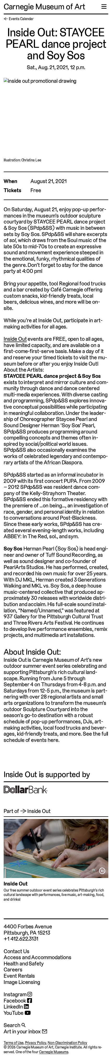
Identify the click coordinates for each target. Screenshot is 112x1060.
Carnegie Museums (53, 1052)
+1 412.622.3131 (21, 938)
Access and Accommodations (37, 957)
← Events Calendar (19, 18)
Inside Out (15, 338)
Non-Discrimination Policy (67, 1042)
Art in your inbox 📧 (25, 1031)
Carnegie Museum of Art (44, 7)
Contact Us (16, 951)
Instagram (15, 994)
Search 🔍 (15, 1025)
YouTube (14, 1013)
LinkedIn (14, 1007)
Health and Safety (24, 963)
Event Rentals (19, 975)
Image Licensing (22, 982)
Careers (13, 969)
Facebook (15, 1001)
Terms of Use (13, 1042)
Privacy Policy (35, 1042)
